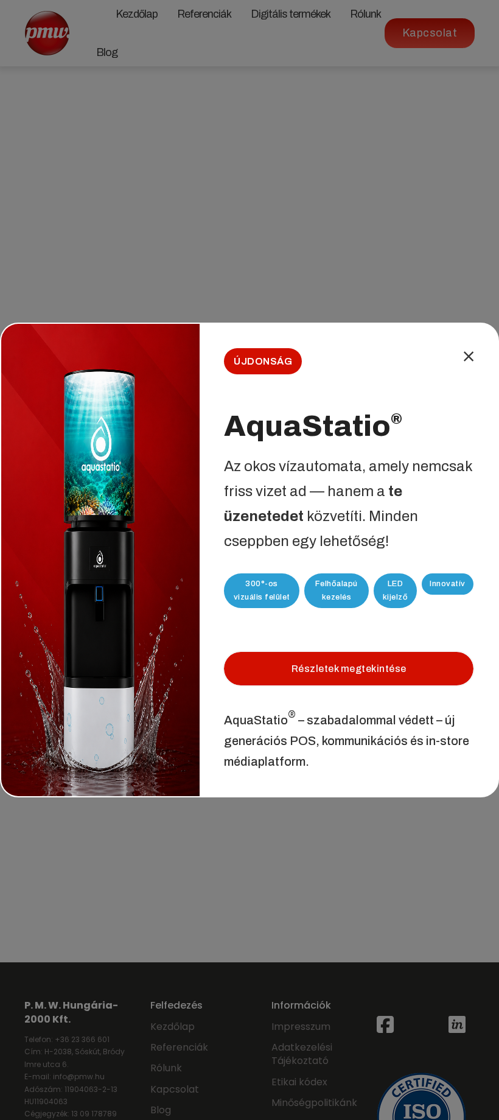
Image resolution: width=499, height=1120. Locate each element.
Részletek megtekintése (349, 668)
